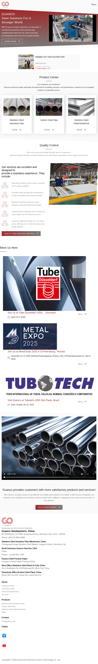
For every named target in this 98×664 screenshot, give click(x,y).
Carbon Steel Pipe (8, 606)
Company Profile (8, 586)
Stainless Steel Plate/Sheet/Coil (13, 609)
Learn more (10, 41)
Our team (5, 594)
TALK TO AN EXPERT (47, 507)
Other (4, 612)
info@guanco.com (8, 621)
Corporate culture (8, 589)
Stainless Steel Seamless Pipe (13, 603)
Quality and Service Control (19, 234)
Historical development (10, 592)
